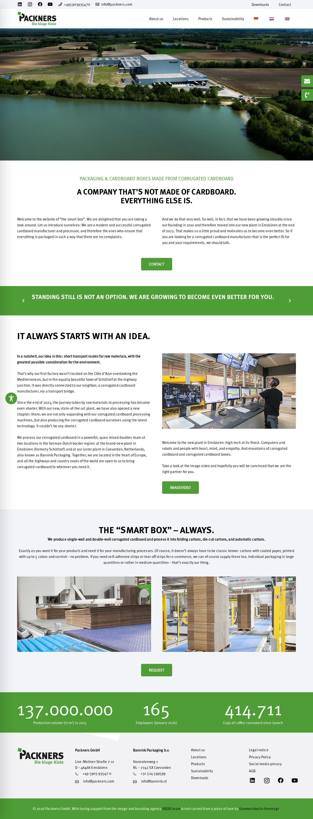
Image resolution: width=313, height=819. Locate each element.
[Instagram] (30, 4)
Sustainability (202, 771)
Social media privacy (265, 764)
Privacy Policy (260, 757)
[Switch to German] (257, 18)
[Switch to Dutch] (272, 18)
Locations (198, 757)
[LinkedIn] (20, 4)
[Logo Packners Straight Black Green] (37, 18)
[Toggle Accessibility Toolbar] (11, 398)
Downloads (199, 778)
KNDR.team (171, 809)
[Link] (98, 782)
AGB (252, 771)
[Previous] (23, 300)
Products (198, 764)
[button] (166, 18)
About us (198, 750)
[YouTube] (50, 4)
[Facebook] (40, 4)
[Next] (289, 300)
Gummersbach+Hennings (259, 809)
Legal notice (258, 750)
